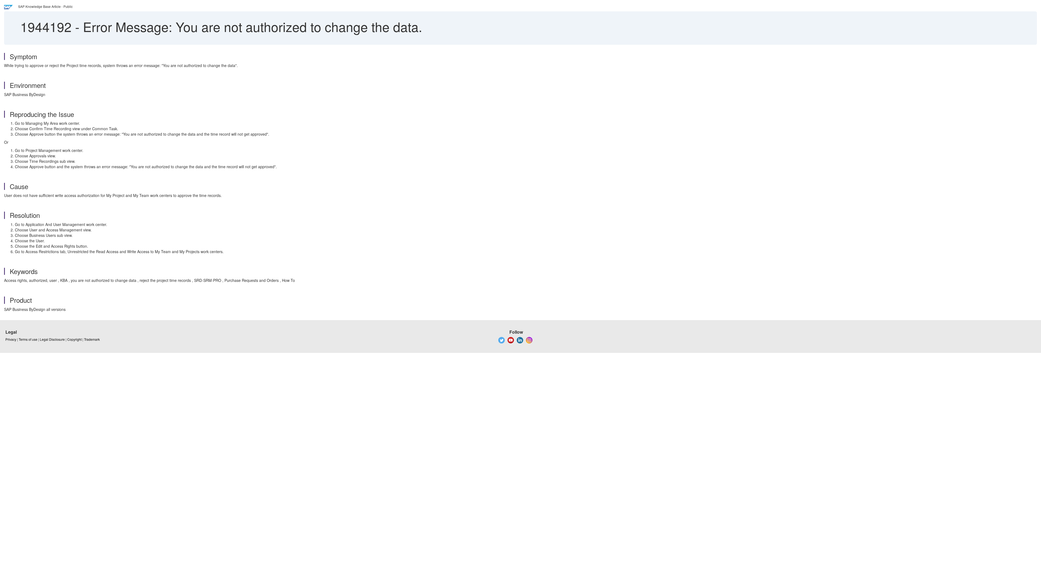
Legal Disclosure (52, 339)
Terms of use (28, 339)
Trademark (92, 339)
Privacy (10, 339)
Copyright (74, 339)
